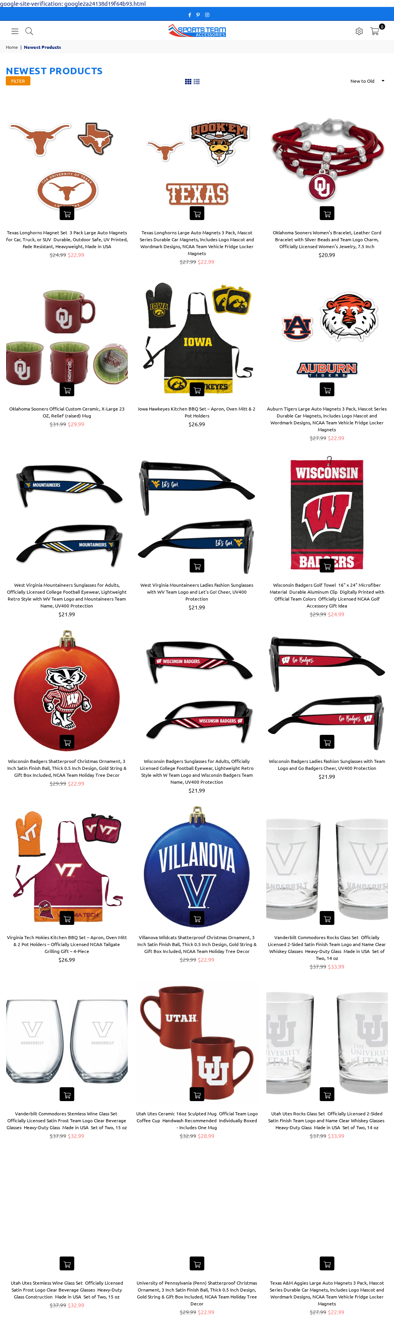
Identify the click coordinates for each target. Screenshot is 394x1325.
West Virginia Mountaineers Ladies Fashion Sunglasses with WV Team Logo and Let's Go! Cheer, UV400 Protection (196, 592)
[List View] (196, 81)
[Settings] (359, 30)
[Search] (29, 30)
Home (12, 47)
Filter (18, 81)
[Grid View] (188, 81)
